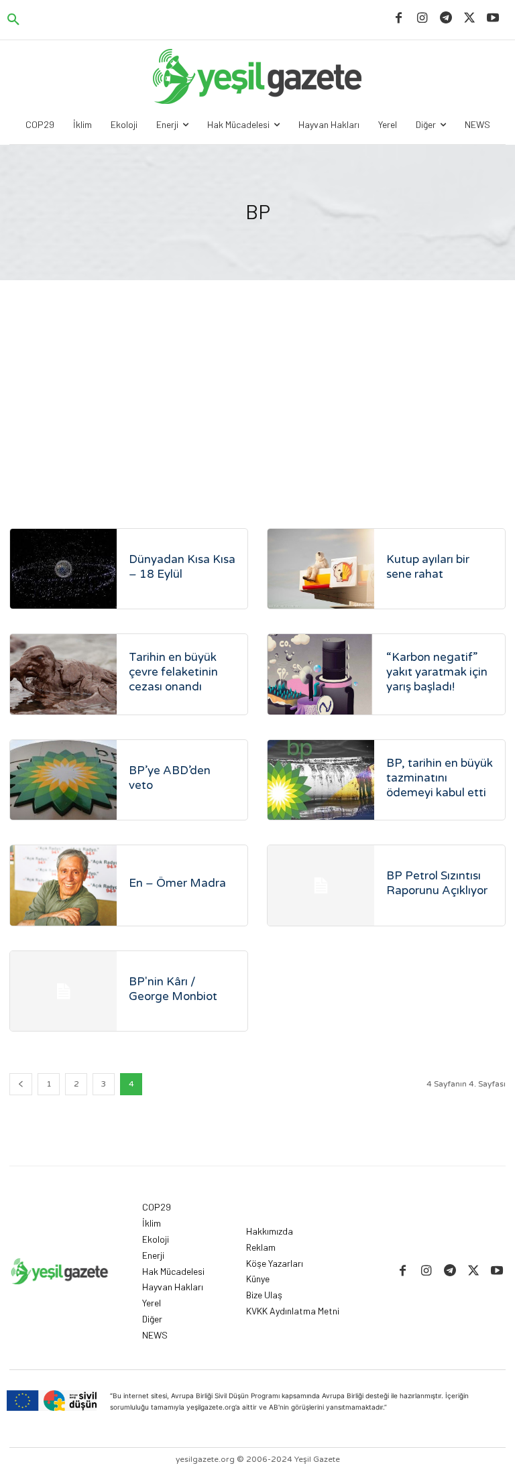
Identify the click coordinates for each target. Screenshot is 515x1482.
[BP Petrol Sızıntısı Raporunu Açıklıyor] (321, 885)
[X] (469, 18)
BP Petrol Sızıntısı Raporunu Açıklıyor (437, 883)
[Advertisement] (257, 381)
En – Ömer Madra (177, 883)
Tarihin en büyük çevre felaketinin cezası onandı (173, 672)
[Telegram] (445, 18)
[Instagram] (422, 18)
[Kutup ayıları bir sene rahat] (321, 569)
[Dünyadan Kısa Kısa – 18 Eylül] (63, 569)
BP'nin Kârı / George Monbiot (173, 989)
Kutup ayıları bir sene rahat (427, 566)
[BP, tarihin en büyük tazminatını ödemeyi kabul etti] (321, 780)
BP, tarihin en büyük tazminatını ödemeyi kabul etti (439, 778)
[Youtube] (493, 18)
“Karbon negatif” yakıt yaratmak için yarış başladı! (437, 672)
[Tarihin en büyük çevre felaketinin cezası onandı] (63, 674)
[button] (13, 20)
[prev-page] (20, 1084)
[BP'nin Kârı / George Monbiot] (63, 991)
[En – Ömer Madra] (63, 885)
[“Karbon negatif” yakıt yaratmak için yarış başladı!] (321, 674)
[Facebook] (398, 18)
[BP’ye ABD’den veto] (63, 780)
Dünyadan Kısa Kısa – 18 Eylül (182, 566)
